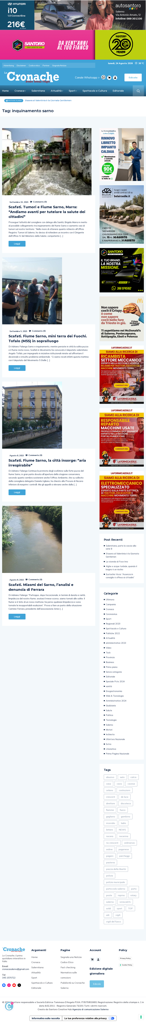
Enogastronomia (114, 691)
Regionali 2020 (113, 623)
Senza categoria (114, 672)
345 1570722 (9, 977)
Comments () (40, 202)
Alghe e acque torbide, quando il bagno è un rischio (121, 568)
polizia (109, 875)
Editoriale (118, 90)
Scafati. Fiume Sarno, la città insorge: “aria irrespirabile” (47, 462)
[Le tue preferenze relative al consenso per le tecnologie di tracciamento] (141, 1017)
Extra (108, 744)
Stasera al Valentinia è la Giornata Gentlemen (122, 555)
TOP (130, 908)
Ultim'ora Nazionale (115, 739)
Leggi (17, 243)
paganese (123, 849)
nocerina (123, 836)
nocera (109, 836)
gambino (125, 816)
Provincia (110, 657)
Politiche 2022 (113, 633)
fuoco (122, 810)
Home (5, 90)
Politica (109, 715)
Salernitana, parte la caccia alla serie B (121, 547)
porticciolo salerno (115, 888)
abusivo (110, 777)
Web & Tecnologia (115, 696)
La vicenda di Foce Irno (37, 100)
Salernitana (38, 90)
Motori (109, 729)
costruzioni (124, 790)
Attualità (56, 90)
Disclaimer (21, 65)
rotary (133, 895)
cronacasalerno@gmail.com (14, 969)
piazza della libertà (116, 869)
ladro (123, 823)
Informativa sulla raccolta (46, 1018)
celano (109, 790)
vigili (117, 915)
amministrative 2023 (116, 643)
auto (122, 777)
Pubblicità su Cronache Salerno (73, 985)
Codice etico (34, 65)
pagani (109, 855)
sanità (109, 686)
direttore (110, 803)
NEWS (122, 829)
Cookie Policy (127, 965)
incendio (110, 823)
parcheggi (124, 855)
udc (108, 915)
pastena (110, 862)
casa (108, 783)
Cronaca (19, 90)
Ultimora (110, 599)
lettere (109, 829)
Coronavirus (111, 614)
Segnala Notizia (59, 65)
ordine (109, 849)
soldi (108, 908)
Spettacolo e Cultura (95, 90)
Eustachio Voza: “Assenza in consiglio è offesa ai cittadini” (120, 576)
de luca (124, 796)
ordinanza (129, 842)
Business (110, 662)
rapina (121, 895)
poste (109, 895)
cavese (131, 783)
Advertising (9, 65)
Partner (46, 65)
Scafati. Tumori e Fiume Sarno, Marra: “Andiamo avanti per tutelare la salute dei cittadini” (47, 212)
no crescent (112, 842)
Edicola (97, 983)
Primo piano (111, 667)
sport (119, 908)
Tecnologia (111, 720)
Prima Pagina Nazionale (117, 753)
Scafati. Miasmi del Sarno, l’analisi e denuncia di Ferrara (41, 587)
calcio (133, 777)
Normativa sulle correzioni (69, 975)
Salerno (109, 724)
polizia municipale (115, 882)
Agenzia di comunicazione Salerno (90, 1009)
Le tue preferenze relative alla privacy (85, 1018)
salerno (110, 901)
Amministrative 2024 (116, 700)
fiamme (110, 810)
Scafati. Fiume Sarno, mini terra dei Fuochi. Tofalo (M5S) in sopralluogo (48, 338)
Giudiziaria (111, 705)
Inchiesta (110, 734)
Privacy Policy (125, 958)
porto (134, 888)
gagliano (110, 816)
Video (108, 647)
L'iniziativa (111, 749)
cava (119, 783)
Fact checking (68, 967)
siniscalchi (125, 901)
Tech (108, 652)
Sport (72, 90)
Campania (111, 604)
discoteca (126, 803)
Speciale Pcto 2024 (115, 681)
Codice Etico (67, 962)
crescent (110, 796)
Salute (109, 710)
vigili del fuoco (113, 921)
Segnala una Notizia (71, 957)
